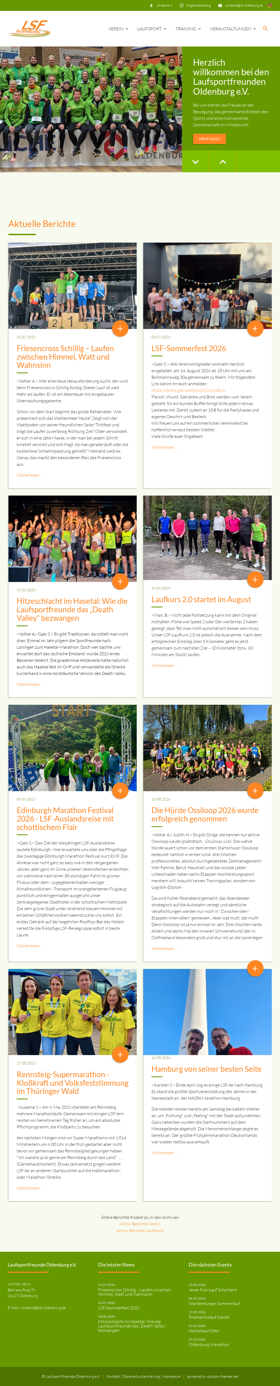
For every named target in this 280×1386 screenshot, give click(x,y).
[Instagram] (269, 5)
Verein (115, 28)
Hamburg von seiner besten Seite (206, 1068)
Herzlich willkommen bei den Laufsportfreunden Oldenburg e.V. (231, 77)
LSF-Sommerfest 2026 (188, 348)
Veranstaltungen (230, 28)
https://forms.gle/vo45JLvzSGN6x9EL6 (188, 390)
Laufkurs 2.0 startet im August (201, 599)
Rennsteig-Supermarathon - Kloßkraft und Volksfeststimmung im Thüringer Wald (73, 1083)
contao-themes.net (222, 1376)
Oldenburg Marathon (209, 1344)
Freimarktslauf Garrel (209, 1317)
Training (186, 28)
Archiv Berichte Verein (140, 1224)
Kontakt (114, 1376)
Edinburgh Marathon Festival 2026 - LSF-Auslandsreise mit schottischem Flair (65, 818)
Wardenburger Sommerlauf (214, 1303)
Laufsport (149, 28)
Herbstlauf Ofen (204, 1331)
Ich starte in (164, 5)
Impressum (172, 1376)
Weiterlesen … (30, 475)
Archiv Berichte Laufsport (140, 1230)
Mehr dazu (209, 139)
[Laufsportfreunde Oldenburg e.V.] (29, 28)
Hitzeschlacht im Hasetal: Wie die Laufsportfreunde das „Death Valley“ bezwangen (72, 609)
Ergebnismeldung (198, 5)
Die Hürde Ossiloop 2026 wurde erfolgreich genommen (205, 814)
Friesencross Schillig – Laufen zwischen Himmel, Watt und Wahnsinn (65, 356)
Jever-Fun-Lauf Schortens (213, 1290)
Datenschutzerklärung (142, 1376)
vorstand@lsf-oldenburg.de (244, 5)
